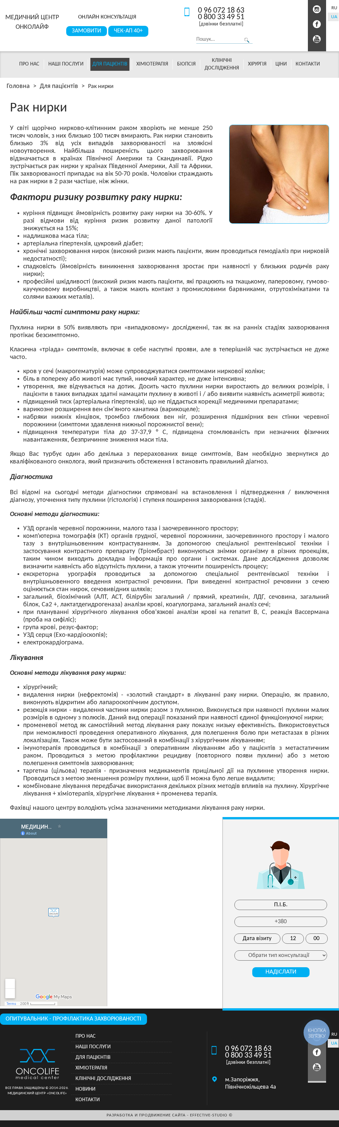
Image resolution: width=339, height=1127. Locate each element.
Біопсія (186, 64)
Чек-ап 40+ (128, 31)
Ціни (281, 64)
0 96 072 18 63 (221, 11)
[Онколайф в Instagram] (317, 9)
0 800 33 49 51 (221, 17)
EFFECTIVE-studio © (211, 1115)
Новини (85, 1089)
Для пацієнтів (109, 64)
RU (334, 8)
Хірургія (257, 64)
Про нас (29, 64)
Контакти (308, 64)
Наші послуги (65, 64)
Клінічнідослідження (222, 64)
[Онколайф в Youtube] (317, 39)
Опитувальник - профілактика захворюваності (73, 1019)
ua (334, 17)
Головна (18, 86)
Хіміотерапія (152, 64)
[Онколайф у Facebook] (317, 24)
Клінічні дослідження (103, 1078)
